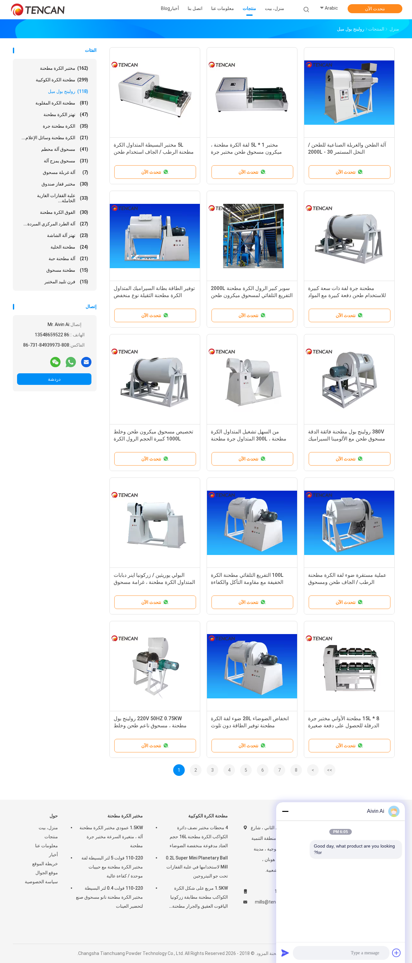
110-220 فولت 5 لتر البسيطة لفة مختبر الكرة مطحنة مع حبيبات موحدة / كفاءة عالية (112, 866)
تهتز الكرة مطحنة (65, 114)
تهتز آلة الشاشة (67, 235)
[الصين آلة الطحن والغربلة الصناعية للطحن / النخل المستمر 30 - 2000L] (349, 93)
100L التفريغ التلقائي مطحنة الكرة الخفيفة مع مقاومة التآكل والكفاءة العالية (247, 582)
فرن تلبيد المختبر (66, 281)
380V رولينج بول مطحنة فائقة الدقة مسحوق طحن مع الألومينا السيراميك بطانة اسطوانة (346, 439)
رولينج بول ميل (68, 91)
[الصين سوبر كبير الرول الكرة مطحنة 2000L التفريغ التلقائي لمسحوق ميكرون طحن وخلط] (252, 236)
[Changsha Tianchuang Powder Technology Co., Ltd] (38, 9)
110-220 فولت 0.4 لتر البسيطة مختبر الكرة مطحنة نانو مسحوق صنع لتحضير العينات (109, 897)
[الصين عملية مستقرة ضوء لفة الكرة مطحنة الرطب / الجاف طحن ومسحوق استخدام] (349, 523)
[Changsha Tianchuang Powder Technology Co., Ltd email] (86, 362)
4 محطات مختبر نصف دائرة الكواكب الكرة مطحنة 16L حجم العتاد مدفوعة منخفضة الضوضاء (199, 836)
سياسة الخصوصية (41, 881)
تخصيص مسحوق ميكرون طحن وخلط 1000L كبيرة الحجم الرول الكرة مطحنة (153, 439)
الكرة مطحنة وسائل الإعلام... (55, 137)
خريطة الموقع (45, 863)
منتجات (51, 836)
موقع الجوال (46, 872)
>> (329, 770)
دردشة (54, 379)
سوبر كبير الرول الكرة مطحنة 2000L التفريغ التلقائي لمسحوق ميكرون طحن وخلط (252, 295)
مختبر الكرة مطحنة (64, 68)
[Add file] (396, 953)
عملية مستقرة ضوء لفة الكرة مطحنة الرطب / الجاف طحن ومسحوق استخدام (347, 582)
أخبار (53, 854)
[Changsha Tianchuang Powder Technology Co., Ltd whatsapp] (71, 362)
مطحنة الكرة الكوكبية (62, 79)
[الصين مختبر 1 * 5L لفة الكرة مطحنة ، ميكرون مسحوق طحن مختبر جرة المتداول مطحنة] (252, 93)
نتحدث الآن (375, 8)
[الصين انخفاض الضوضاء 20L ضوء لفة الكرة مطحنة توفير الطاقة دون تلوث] (252, 666)
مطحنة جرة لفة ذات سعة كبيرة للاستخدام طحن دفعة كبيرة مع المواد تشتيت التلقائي (347, 295)
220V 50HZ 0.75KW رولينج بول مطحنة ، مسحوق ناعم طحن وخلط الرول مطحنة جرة (150, 725)
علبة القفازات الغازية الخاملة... (62, 198)
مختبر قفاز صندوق (65, 183)
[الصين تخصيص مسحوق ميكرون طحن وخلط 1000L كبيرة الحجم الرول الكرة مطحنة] (155, 379)
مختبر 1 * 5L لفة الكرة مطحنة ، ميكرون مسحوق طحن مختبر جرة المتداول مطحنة (246, 152)
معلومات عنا (46, 845)
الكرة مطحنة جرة (65, 126)
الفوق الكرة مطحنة (64, 212)
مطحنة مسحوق (67, 270)
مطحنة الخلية (69, 247)
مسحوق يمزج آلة (66, 160)
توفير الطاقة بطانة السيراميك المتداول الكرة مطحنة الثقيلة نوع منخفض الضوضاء (154, 295)
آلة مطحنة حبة (68, 258)
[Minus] (285, 811)
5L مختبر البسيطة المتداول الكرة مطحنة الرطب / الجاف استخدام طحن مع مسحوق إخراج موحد (154, 152)
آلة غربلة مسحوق (65, 172)
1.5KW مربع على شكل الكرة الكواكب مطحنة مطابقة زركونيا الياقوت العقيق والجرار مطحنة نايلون (199, 898)
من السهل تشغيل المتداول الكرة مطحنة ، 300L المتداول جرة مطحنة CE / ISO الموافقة (248, 439)
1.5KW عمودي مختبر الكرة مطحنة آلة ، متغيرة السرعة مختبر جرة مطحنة (111, 836)
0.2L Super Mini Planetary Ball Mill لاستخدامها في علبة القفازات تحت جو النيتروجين (197, 866)
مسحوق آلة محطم (64, 149)
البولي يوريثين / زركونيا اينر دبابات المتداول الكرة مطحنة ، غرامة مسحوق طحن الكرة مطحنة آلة (154, 582)
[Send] (285, 953)
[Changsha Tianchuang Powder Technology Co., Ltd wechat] (55, 362)
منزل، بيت (48, 827)
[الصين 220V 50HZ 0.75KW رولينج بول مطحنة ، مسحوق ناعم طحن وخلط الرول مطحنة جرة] (155, 666)
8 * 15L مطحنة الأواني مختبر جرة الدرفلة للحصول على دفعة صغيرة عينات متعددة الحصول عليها (343, 725)
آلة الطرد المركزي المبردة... (55, 223)
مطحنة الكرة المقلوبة (61, 102)
